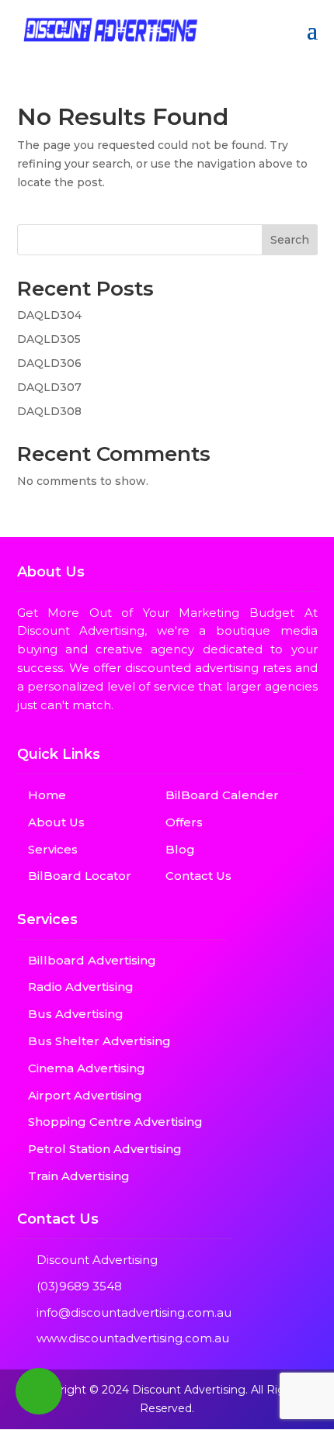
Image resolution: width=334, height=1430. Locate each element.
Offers (184, 822)
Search (289, 240)
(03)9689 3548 (79, 1286)
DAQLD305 (49, 339)
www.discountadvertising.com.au (133, 1338)
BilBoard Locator (79, 875)
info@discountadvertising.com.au (134, 1312)
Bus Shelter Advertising (99, 1041)
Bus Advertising (76, 1013)
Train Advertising (79, 1176)
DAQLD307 (49, 387)
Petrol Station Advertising (105, 1148)
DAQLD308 (49, 411)
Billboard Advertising (92, 960)
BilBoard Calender (222, 795)
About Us (56, 822)
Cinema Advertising (86, 1068)
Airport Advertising (85, 1095)
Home (47, 795)
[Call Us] (39, 1391)
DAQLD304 (49, 315)
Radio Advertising (81, 986)
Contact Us (198, 875)
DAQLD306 (49, 363)
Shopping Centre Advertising (115, 1121)
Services (53, 849)
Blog (180, 849)
